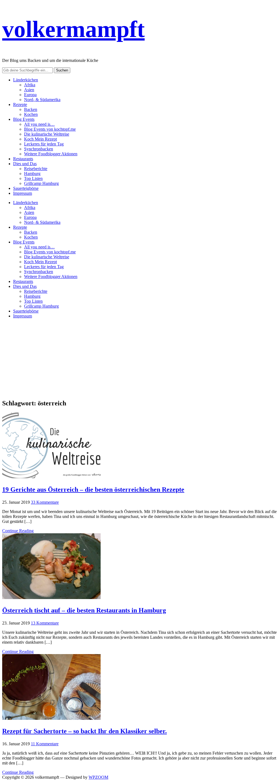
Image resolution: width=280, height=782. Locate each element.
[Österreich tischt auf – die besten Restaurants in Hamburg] (51, 597)
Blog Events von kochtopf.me (50, 129)
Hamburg (32, 173)
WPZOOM (98, 777)
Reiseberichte (35, 168)
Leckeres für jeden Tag (44, 144)
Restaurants (23, 158)
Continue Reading (18, 530)
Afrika (29, 84)
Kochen (31, 114)
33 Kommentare (45, 502)
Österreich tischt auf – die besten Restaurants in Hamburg (84, 610)
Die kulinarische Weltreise (46, 134)
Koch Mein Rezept (40, 139)
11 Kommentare (45, 743)
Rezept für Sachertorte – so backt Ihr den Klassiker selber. (84, 731)
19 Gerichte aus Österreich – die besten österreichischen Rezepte (93, 489)
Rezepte (20, 104)
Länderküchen (25, 80)
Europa (30, 94)
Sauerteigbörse (26, 188)
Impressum (22, 193)
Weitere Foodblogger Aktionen (50, 153)
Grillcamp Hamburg (41, 183)
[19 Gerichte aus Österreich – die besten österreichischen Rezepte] (51, 476)
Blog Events (23, 119)
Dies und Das (25, 163)
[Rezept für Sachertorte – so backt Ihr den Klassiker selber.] (51, 718)
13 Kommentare (45, 623)
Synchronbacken (38, 149)
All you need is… (39, 124)
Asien (29, 89)
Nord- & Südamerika (42, 99)
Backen (30, 109)
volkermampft (73, 29)
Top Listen (33, 178)
